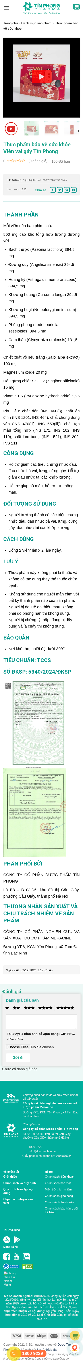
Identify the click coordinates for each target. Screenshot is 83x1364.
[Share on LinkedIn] (74, 190)
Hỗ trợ (49, 1171)
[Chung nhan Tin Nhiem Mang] (11, 1277)
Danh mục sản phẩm (36, 23)
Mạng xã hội (10, 1246)
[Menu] (6, 8)
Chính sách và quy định (19, 1183)
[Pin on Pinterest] (66, 190)
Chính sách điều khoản (59, 1176)
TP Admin (14, 180)
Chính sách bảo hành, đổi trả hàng (61, 1210)
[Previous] (10, 78)
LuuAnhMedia (47, 1349)
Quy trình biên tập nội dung (18, 1191)
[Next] (73, 78)
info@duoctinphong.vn (42, 1151)
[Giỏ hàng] (76, 7)
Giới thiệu (10, 1176)
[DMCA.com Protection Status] (27, 1266)
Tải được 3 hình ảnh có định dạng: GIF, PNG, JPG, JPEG (41, 1036)
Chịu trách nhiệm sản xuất (18, 1201)
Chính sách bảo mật (58, 1183)
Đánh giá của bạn (22, 1000)
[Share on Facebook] (53, 190)
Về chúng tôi (11, 1171)
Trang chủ (10, 23)
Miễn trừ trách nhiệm (58, 1189)
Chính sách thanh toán (59, 1202)
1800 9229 (35, 1147)
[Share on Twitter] (60, 190)
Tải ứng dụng (11, 1230)
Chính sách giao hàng (59, 1196)
